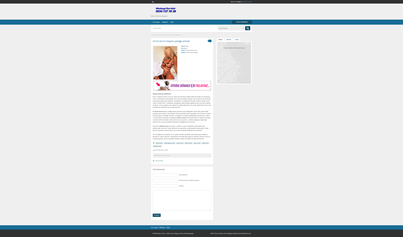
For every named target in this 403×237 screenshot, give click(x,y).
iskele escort (188, 143)
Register (244, 2)
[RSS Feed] (153, 2)
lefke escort (205, 143)
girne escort (180, 143)
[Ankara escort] (182, 90)
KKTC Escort (214, 233)
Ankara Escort (237, 233)
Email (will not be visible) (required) (189, 180)
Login (249, 2)
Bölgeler (165, 22)
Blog (172, 22)
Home (153, 35)
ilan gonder (242, 22)
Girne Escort (159, 35)
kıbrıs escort (197, 143)
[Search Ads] (247, 28)
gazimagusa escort (169, 143)
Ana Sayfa (156, 22)
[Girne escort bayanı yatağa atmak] (165, 62)
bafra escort (159, 143)
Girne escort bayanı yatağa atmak (171, 41)
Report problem (159, 160)
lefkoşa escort (157, 146)
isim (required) (183, 175)
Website (181, 186)
